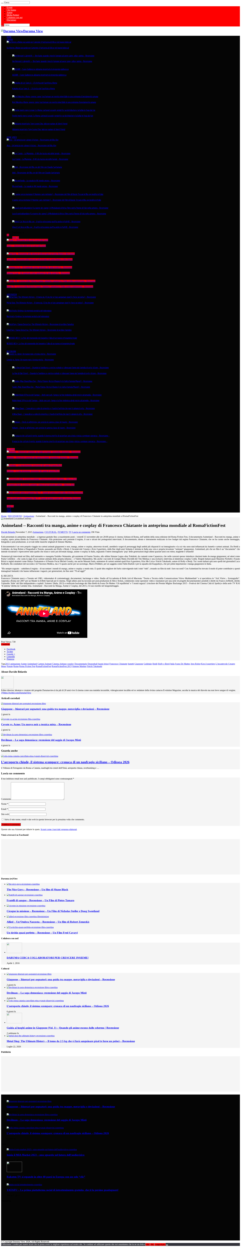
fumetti (131, 664)
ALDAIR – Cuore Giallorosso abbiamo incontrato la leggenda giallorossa (39, 75)
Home (4, 516)
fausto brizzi (103, 664)
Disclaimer (11, 20)
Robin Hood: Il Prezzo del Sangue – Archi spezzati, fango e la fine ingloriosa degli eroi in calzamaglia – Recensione (55, 400)
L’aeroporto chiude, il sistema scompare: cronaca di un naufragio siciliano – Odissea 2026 (40, 484)
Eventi (9, 7)
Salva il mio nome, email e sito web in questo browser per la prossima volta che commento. (44, 819)
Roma (16, 666)
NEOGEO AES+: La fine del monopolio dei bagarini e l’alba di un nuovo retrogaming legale (41, 343)
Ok (147, 1244)
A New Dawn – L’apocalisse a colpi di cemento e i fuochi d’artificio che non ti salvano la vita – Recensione (52, 414)
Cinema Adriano (59, 664)
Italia (172, 664)
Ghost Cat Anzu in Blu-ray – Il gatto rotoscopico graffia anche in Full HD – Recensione (45, 227)
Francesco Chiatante (118, 664)
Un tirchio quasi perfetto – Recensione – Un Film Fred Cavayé (42, 932)
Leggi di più (160, 1244)
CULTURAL (11, 449)
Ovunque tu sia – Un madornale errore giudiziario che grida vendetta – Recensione (38, 273)
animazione (15, 664)
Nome (4, 804)
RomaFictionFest (43, 666)
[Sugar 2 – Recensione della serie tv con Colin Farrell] (27, 240)
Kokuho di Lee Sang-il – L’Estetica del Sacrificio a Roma (33, 88)
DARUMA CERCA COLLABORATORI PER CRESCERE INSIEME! (48, 957)
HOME (9, 37)
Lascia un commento (81, 532)
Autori (9, 12)
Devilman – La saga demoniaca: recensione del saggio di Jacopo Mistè (33, 471)
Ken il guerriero (208, 664)
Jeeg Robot (196, 664)
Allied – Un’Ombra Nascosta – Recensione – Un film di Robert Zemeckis (48, 921)
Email (4, 809)
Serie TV (15, 237)
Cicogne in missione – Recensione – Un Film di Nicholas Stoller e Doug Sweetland (53, 911)
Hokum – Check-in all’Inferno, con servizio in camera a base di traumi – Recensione (44, 427)
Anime (24, 664)
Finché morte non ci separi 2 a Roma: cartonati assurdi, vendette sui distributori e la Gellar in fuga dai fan (52, 115)
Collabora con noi (14, 17)
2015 (7, 664)
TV (8, 235)
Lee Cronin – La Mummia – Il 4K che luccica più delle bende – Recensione (40, 159)
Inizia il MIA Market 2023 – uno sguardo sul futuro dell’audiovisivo (46, 1154)
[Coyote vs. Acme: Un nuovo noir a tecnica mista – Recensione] (31, 354)
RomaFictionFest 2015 (62, 666)
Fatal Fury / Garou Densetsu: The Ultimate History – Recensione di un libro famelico (39, 330)
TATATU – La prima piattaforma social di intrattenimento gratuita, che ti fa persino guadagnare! (62, 1190)
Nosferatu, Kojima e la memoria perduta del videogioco (28, 316)
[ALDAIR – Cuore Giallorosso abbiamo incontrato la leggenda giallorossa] (40, 69)
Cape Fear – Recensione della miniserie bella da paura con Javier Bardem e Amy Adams (40, 259)
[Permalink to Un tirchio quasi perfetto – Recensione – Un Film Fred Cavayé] (30, 927)
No (152, 1244)
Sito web (5, 814)
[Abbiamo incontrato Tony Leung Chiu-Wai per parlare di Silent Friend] (39, 123)
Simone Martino (79, 666)
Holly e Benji (164, 664)
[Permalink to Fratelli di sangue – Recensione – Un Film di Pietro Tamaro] (25, 895)
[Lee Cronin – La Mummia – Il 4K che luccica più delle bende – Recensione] (41, 153)
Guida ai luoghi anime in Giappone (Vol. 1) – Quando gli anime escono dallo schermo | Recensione (44, 498)
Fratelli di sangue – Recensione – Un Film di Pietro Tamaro (40, 900)
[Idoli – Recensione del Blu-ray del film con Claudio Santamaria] (37, 167)
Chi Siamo (11, 10)
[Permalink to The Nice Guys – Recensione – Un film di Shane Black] (23, 884)
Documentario (80, 664)
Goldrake (148, 664)
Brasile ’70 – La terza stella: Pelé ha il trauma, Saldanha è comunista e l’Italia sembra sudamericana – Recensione (50, 286)
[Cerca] (2, 3)
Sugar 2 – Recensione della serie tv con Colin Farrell (26, 245)
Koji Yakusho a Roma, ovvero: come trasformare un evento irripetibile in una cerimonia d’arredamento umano (54, 102)
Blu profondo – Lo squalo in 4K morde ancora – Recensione (35, 186)
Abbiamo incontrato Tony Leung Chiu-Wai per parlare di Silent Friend (38, 129)
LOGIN (9, 511)
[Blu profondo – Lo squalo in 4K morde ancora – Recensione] (36, 180)
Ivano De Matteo (182, 664)
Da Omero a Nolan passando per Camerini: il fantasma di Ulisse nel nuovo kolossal (38, 48)
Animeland (32, 664)
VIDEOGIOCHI (12, 294)
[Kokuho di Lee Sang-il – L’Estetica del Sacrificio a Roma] (34, 83)
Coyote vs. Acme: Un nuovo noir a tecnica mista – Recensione (30, 359)
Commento (6, 799)
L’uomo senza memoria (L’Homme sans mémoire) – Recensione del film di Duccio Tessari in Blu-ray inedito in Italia (56, 200)
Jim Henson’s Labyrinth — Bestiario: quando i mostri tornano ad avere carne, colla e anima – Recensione (52, 61)
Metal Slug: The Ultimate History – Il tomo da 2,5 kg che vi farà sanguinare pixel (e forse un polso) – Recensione (50, 302)
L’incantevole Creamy (225, 664)
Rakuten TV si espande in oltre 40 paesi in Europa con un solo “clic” (46, 1176)
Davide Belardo (8, 532)
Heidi (154, 664)
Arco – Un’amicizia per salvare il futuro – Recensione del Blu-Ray (31, 145)
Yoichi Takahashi (94, 666)
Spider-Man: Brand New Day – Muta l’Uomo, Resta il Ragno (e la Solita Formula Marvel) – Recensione (51, 387)
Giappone (138, 664)
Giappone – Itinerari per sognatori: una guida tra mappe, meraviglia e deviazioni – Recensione (42, 457)
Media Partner (13, 15)
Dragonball (92, 664)
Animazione (28, 516)
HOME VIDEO (12, 137)
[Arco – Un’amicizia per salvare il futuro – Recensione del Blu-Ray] (32, 140)
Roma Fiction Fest (27, 666)
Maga (3, 666)
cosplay (70, 664)
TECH (9, 509)
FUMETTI (10, 506)
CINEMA (10, 39)
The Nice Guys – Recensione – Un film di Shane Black (37, 889)
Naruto (10, 666)
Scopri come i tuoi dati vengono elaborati (59, 829)
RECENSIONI (11, 351)
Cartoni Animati (45, 664)
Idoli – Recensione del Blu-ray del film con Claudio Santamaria (36, 172)
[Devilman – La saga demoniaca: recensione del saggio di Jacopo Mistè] (34, 465)
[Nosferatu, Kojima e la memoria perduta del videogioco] (29, 310)
